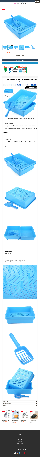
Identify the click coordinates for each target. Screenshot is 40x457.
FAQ (20, 432)
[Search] (23, 3)
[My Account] (25, 3)
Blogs (20, 434)
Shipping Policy (5, 401)
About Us (20, 438)
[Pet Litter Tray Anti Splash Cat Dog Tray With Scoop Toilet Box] (20, 26)
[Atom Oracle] (17, 3)
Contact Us (20, 440)
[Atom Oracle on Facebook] (14, 450)
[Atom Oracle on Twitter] (16, 450)
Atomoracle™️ (19, 455)
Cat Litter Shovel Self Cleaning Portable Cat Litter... (15, 420)
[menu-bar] (13, 3)
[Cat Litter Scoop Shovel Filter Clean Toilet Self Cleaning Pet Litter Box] (6, 415)
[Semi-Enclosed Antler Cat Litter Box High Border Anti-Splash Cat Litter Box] (34, 415)
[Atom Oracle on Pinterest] (18, 450)
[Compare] (36, 11)
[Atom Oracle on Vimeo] (25, 450)
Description (5, 77)
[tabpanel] (20, 26)
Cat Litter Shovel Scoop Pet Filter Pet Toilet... (24, 420)
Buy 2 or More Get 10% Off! (16, 1)
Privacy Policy (20, 441)
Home (20, 436)
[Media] (36, 12)
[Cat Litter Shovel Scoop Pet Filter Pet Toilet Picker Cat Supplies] (24, 415)
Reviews (4, 405)
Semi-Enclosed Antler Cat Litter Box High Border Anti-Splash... (33, 420)
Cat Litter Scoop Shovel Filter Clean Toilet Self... (5, 420)
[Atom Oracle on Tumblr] (21, 450)
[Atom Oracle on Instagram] (20, 450)
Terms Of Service (20, 445)
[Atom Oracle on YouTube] (23, 450)
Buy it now (20, 63)
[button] (3, 58)
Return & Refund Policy (7, 403)
